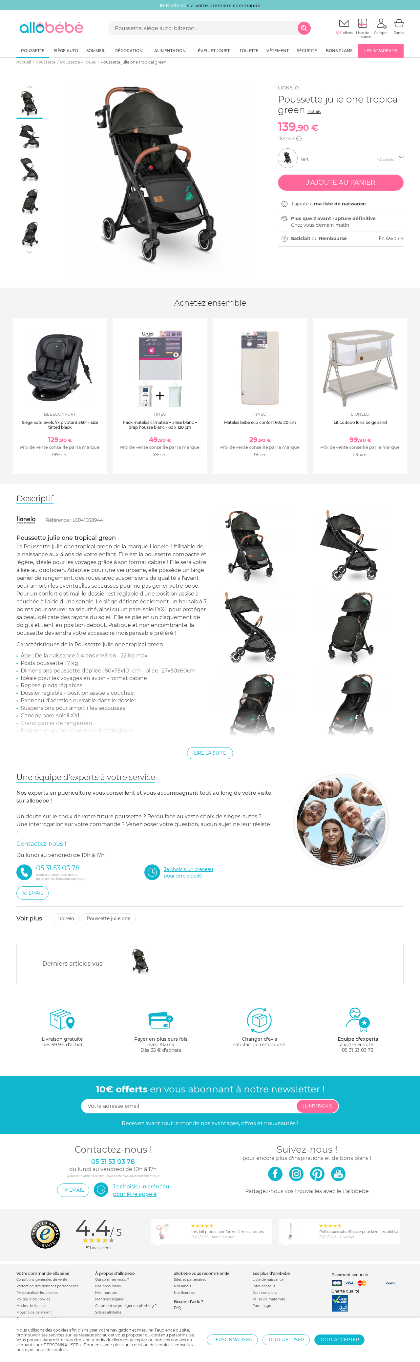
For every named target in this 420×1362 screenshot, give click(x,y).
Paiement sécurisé (349, 1274)
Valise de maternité (269, 1299)
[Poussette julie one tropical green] (141, 962)
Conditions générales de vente (41, 1279)
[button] (299, 138)
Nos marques (106, 1293)
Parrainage (262, 1306)
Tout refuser (286, 1340)
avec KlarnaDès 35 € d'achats (160, 1044)
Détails (314, 111)
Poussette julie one (108, 918)
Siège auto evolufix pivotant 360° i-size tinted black (60, 424)
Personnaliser (232, 1340)
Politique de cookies (33, 1299)
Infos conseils (264, 1286)
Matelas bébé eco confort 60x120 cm (260, 422)
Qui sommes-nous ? (112, 1279)
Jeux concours (265, 1293)
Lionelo (288, 88)
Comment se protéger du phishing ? (126, 1306)
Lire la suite (210, 753)
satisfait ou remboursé (259, 1042)
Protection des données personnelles (47, 1286)
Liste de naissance (268, 1279)
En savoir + (391, 238)
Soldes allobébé (108, 1312)
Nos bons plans (108, 1286)
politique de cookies (48, 1349)
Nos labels (182, 1286)
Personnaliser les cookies (37, 1293)
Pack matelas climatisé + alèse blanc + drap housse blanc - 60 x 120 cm (160, 424)
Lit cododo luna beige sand (360, 422)
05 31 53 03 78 (357, 1050)
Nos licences (184, 1293)
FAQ (177, 1308)
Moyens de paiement (34, 1312)
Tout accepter (339, 1340)
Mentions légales (109, 1299)
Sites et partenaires (190, 1279)
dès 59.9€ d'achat (62, 1042)
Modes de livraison (32, 1306)
